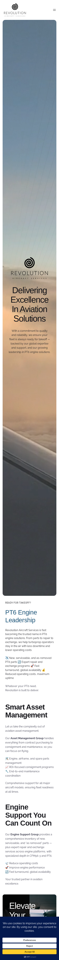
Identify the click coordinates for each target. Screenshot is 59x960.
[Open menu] (54, 10)
